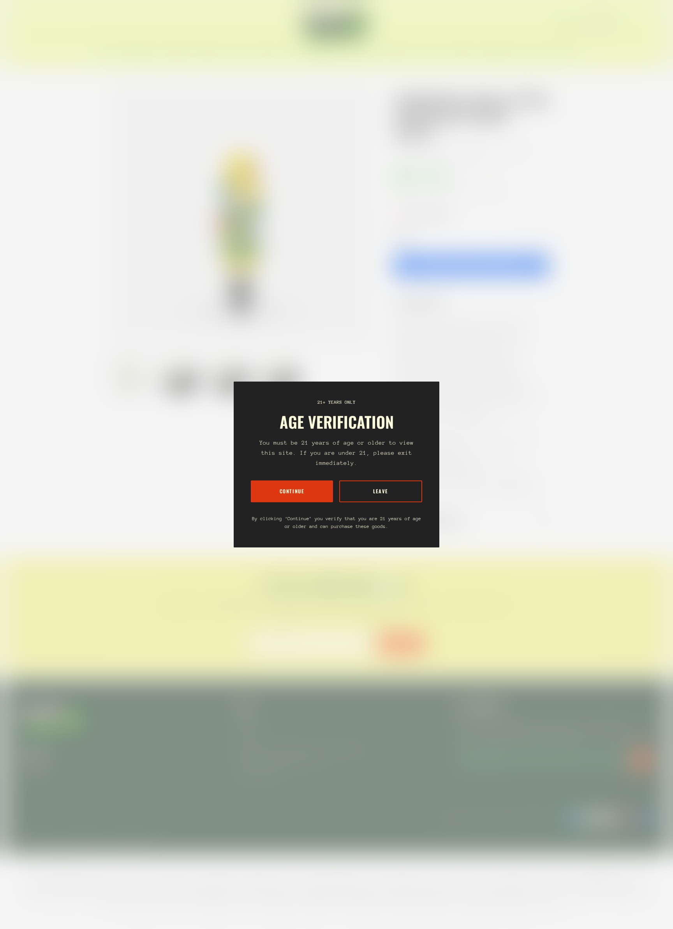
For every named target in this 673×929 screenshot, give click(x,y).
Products (429, 150)
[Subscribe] (642, 760)
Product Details (426, 301)
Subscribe (401, 643)
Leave (380, 491)
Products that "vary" (435, 521)
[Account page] (643, 24)
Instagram (34, 771)
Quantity (402, 237)
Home (401, 150)
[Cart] (652, 24)
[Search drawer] (634, 24)
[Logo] (336, 24)
